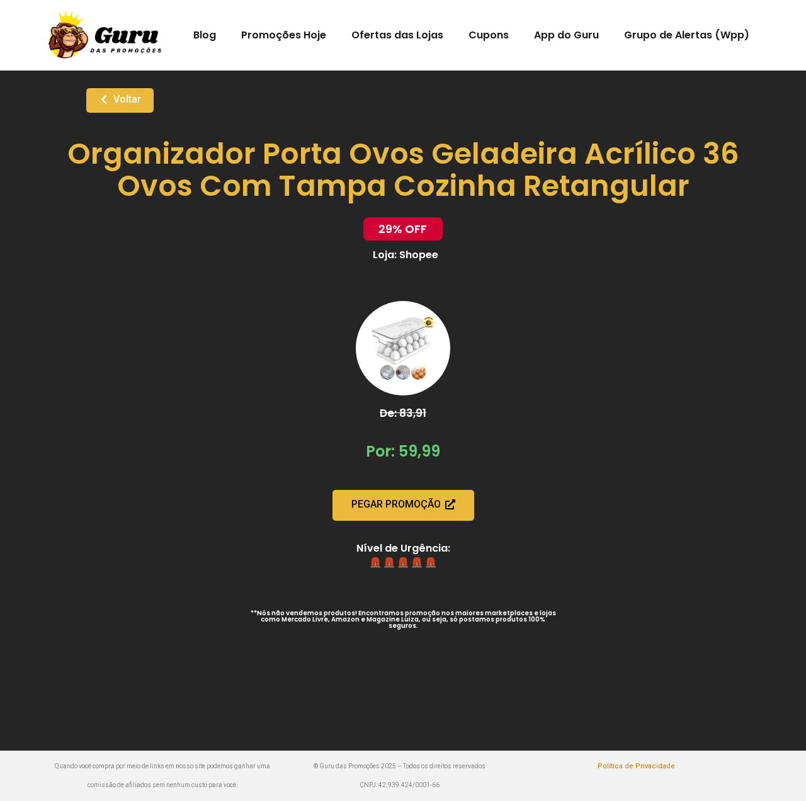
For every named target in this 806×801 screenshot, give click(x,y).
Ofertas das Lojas (397, 35)
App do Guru (566, 35)
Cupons (488, 35)
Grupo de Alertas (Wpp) (686, 35)
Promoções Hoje (283, 35)
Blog (204, 35)
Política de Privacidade (636, 766)
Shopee (418, 254)
